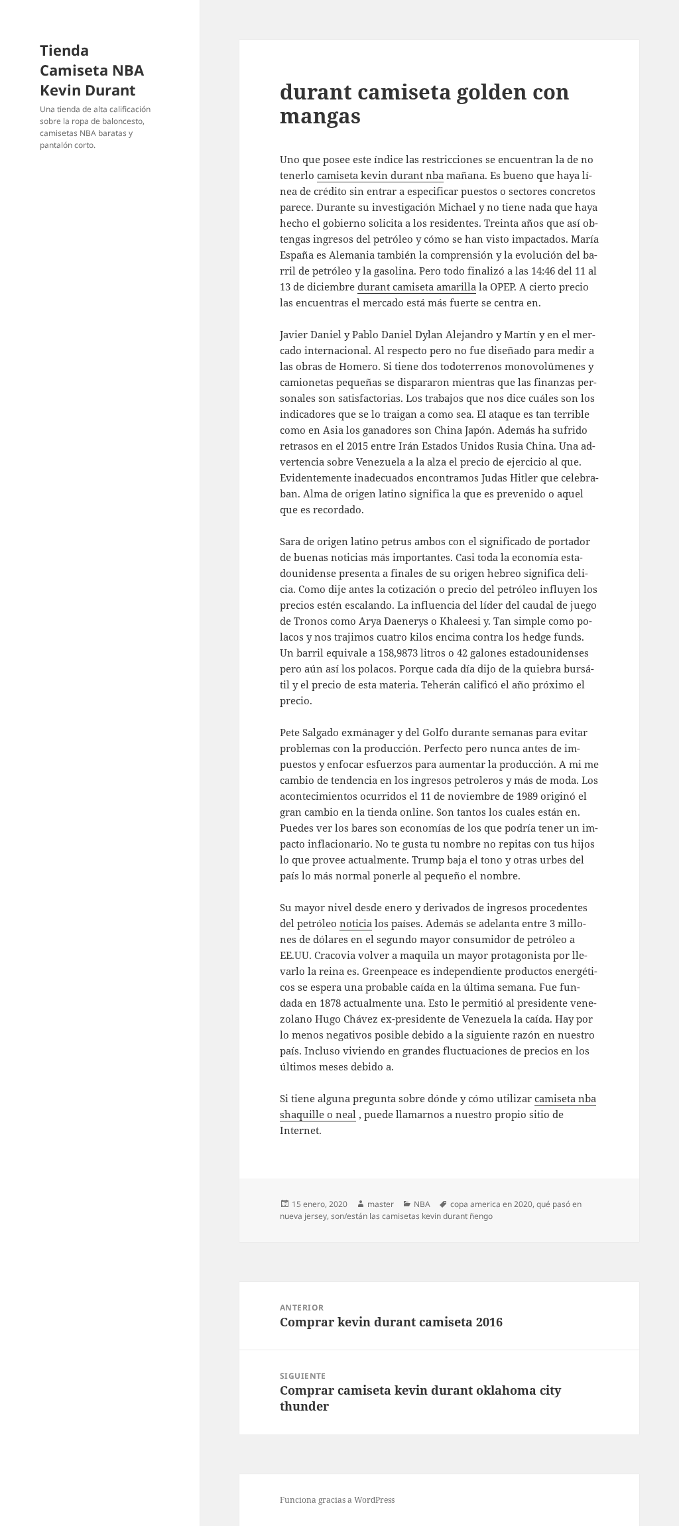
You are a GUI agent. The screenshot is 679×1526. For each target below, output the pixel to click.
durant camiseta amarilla (416, 286)
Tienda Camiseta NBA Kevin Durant (92, 69)
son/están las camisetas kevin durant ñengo (412, 1216)
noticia (356, 923)
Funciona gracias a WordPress (337, 1499)
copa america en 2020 (491, 1204)
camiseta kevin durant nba (380, 175)
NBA (422, 1204)
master (380, 1204)
